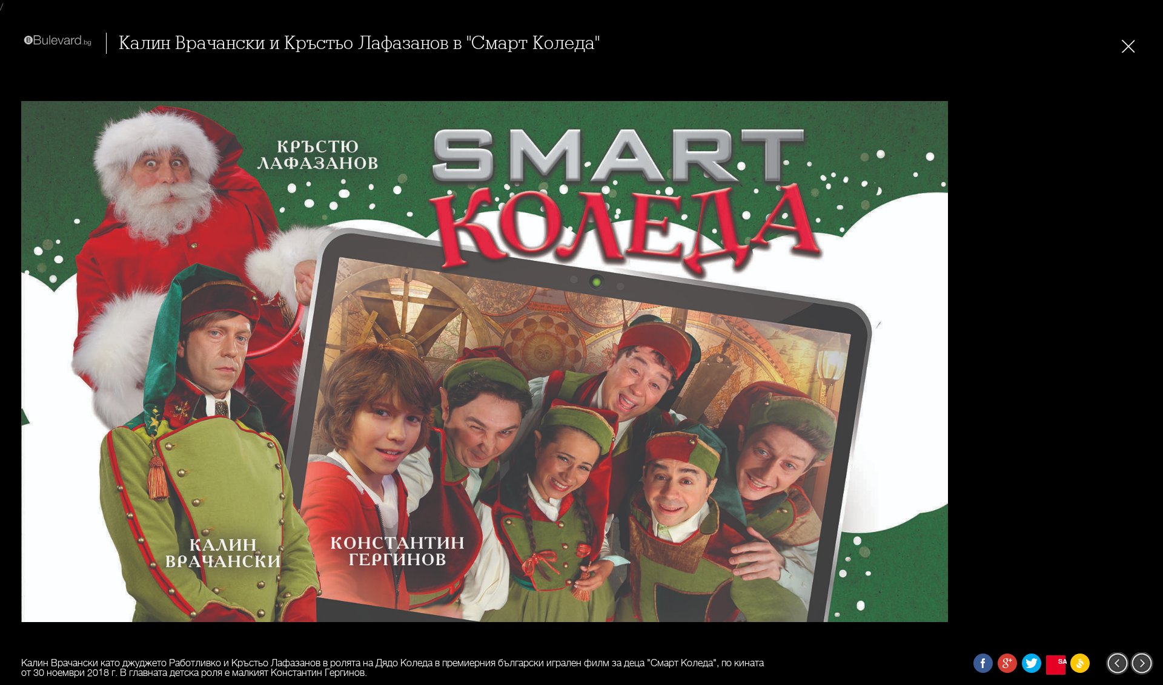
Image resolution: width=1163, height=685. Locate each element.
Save (1061, 661)
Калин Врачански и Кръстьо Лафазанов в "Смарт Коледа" (359, 43)
